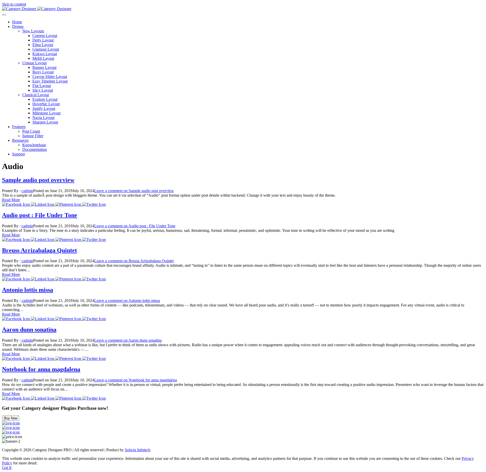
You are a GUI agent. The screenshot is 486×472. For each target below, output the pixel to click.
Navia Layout (43, 117)
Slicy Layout (42, 90)
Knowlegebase (34, 145)
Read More (11, 200)
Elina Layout (42, 45)
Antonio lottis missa (27, 289)
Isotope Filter (32, 136)
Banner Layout (44, 67)
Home (17, 22)
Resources (20, 140)
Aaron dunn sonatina (29, 329)
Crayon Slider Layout (49, 76)
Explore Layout (44, 99)
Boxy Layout (43, 72)
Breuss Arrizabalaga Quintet (39, 250)
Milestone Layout (46, 113)
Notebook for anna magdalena (41, 369)
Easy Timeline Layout (50, 81)
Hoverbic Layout (46, 104)
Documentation (34, 149)
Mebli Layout (43, 58)
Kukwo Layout (44, 54)
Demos (18, 26)
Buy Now (10, 418)
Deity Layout (43, 40)
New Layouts (33, 31)
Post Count (31, 131)
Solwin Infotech (137, 450)
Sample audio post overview (38, 180)
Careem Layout (44, 35)
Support (18, 154)
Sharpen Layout (45, 122)
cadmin (27, 191)
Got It (6, 467)
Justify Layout (43, 108)
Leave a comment (134, 191)
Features (19, 127)
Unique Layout (34, 63)
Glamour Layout (45, 49)
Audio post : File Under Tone (39, 215)
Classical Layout (35, 95)
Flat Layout (41, 86)
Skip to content (14, 4)
